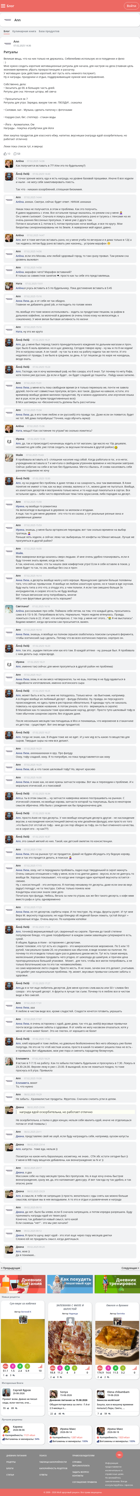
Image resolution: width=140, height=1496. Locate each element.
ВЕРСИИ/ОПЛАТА (81, 1465)
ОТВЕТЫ (43, 1474)
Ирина (20, 439)
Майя (19, 455)
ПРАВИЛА (92, 1482)
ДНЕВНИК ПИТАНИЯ (16, 1455)
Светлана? (22, 606)
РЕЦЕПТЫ (11, 1462)
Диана (20, 1107)
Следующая (130, 1268)
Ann (17, 20)
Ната (19, 283)
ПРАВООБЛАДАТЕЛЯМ (83, 1455)
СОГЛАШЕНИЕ (79, 1482)
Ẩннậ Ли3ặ (22, 173)
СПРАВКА (76, 1462)
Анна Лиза (22, 301)
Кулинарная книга (24, 31)
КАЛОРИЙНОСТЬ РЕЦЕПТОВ (53, 1468)
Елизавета (22, 1058)
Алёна (20, 161)
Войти (131, 6)
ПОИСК (43, 1455)
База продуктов (49, 31)
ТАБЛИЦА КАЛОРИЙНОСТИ (53, 1462)
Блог (7, 31)
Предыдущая (11, 1268)
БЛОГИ (9, 1468)
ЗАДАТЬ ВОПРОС (80, 1472)
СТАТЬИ (10, 1474)
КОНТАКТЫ (77, 1475)
